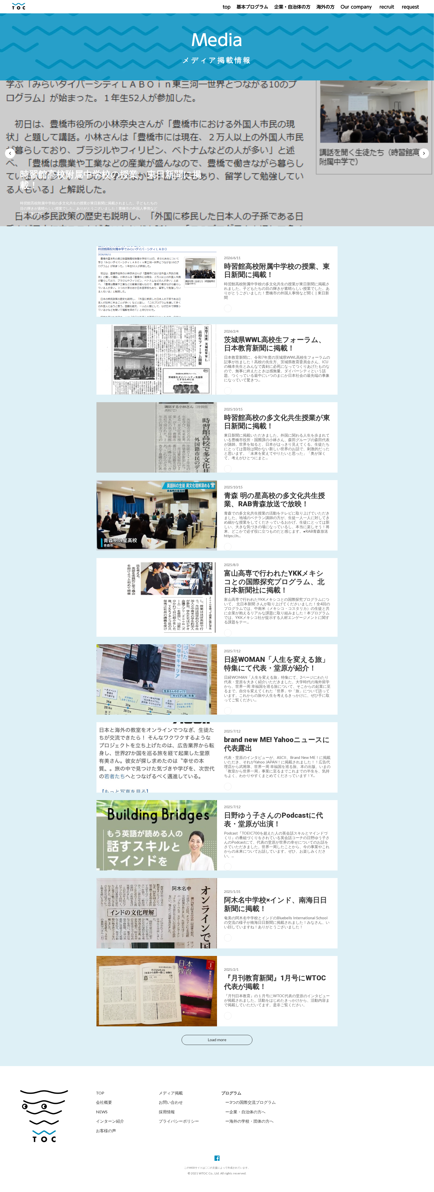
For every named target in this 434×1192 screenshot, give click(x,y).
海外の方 (325, 7)
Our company (356, 7)
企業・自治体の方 (292, 7)
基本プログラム (252, 7)
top (227, 7)
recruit (386, 7)
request (409, 7)
